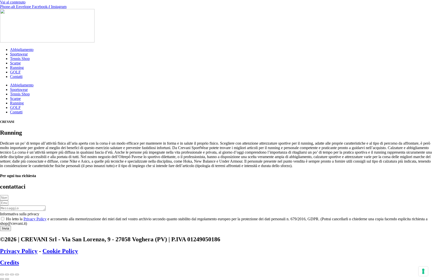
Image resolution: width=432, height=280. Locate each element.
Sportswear (19, 54)
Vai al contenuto (13, 2)
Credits (9, 262)
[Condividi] (12, 274)
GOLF (15, 72)
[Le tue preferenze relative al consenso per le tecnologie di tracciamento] (423, 271)
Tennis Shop (20, 58)
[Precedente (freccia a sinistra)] (2, 279)
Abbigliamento (22, 49)
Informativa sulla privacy (19, 214)
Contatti (16, 76)
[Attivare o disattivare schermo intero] (7, 274)
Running (17, 67)
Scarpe (15, 63)
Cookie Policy (60, 251)
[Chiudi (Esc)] (17, 274)
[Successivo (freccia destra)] (7, 279)
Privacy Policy (35, 219)
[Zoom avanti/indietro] (2, 274)
